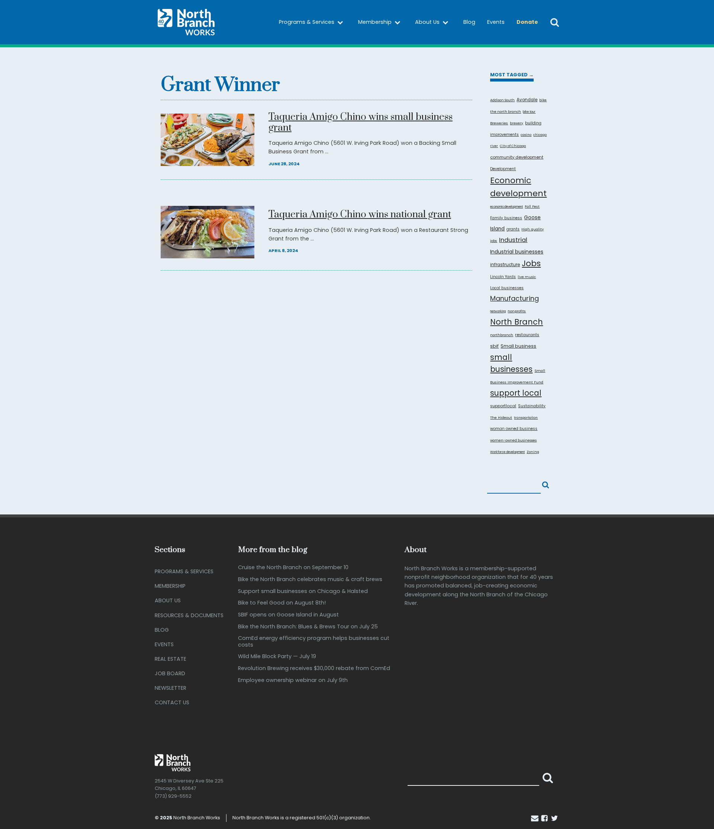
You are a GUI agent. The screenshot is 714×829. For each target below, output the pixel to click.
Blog (469, 22)
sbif (494, 346)
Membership (375, 22)
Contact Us (172, 702)
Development (503, 168)
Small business (518, 346)
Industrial (513, 240)
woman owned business (513, 428)
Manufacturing (514, 298)
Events (496, 22)
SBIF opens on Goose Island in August (288, 615)
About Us (427, 22)
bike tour (529, 112)
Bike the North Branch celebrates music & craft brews (310, 579)
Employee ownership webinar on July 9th (293, 680)
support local (515, 393)
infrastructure (505, 265)
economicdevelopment (506, 207)
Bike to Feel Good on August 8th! (282, 603)
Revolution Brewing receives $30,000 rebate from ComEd (314, 668)
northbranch (501, 334)
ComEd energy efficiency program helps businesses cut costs (313, 641)
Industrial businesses (516, 251)
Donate (527, 22)
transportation (526, 417)
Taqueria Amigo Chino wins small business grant (360, 123)
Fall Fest (532, 206)
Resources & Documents (189, 615)
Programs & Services (306, 22)
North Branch (516, 321)
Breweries (499, 123)
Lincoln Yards (503, 276)
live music (527, 276)
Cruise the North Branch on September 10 (293, 567)
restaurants (527, 335)
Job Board (170, 673)
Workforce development (507, 452)
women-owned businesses (513, 440)
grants (513, 229)
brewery (516, 123)
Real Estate (170, 659)
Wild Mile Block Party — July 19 (277, 656)
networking (498, 311)
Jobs (531, 263)
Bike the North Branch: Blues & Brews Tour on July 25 (308, 627)
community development (516, 157)
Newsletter (170, 688)
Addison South (502, 100)
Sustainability (532, 406)
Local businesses (507, 288)
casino (526, 135)
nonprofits (517, 311)
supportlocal (503, 406)
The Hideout (501, 417)
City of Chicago (513, 145)
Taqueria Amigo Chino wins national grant (359, 215)
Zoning (533, 451)
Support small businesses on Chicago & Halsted (303, 591)
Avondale (527, 100)
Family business (506, 218)
